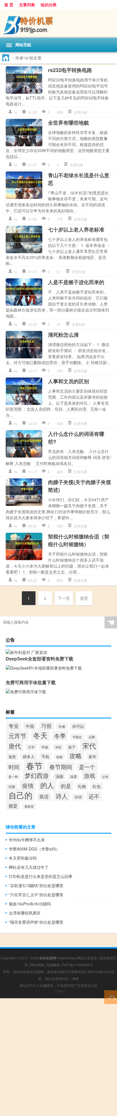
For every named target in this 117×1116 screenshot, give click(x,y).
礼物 (82, 786)
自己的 (20, 795)
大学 (31, 747)
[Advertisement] (58, 1057)
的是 (66, 785)
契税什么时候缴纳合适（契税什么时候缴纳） (78, 540)
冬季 (60, 736)
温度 (73, 776)
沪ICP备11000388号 (77, 964)
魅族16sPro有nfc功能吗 (30, 904)
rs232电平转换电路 (70, 70)
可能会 (77, 736)
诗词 (78, 797)
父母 (105, 776)
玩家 (12, 786)
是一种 (13, 776)
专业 (14, 725)
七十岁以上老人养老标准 (76, 229)
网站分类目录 (87, 957)
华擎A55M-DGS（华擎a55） (34, 849)
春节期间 (60, 766)
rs (15, 112)
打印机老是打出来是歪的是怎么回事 (40, 876)
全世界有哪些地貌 (68, 122)
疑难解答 (53, 964)
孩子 (72, 747)
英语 (44, 796)
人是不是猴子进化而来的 (76, 282)
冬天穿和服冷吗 (23, 858)
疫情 (28, 785)
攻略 (75, 755)
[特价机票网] (58, 23)
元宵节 (17, 735)
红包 (97, 786)
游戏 (89, 776)
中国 (30, 726)
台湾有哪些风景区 (25, 913)
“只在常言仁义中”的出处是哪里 (36, 894)
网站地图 (37, 964)
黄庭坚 (29, 806)
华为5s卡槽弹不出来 (27, 840)
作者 (61, 726)
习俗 (46, 725)
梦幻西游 (37, 775)
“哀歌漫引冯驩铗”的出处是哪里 (36, 885)
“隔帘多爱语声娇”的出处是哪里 (36, 922)
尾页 (84, 598)
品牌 (92, 737)
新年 (93, 756)
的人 (47, 785)
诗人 (62, 796)
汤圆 (59, 776)
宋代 (89, 745)
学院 (58, 747)
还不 (94, 796)
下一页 (64, 598)
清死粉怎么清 (63, 334)
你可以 (78, 726)
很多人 (29, 756)
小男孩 (58, 991)
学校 (44, 747)
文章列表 (27, 4)
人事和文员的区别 (68, 381)
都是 (13, 805)
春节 (34, 765)
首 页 (8, 4)
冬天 (40, 735)
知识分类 (49, 4)
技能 (59, 756)
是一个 (87, 766)
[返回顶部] (110, 996)
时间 (14, 766)
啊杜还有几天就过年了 (29, 867)
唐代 (15, 745)
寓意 (12, 756)
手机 (45, 756)
